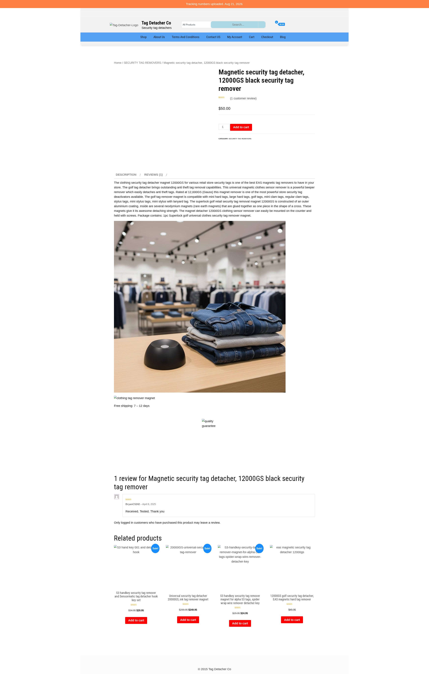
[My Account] (272, 24)
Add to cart (241, 127)
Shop (143, 37)
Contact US (213, 37)
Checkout (267, 37)
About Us (159, 37)
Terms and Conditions (185, 37)
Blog (283, 37)
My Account (234, 37)
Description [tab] (126, 174)
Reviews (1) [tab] (153, 174)
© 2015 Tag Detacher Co (214, 669)
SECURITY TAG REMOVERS (142, 62)
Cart (251, 37)
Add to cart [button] (136, 620)
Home (117, 62)
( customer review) (243, 98)
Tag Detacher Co (156, 23)
